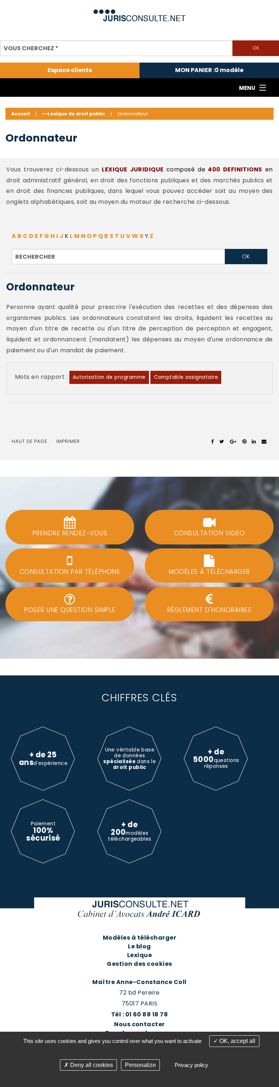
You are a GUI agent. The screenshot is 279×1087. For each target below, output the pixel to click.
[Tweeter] (222, 441)
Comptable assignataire (186, 377)
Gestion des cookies (139, 964)
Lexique (139, 955)
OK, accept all (236, 1041)
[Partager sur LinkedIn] (253, 441)
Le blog (139, 946)
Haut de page (29, 441)
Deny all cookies (91, 1065)
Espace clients (70, 70)
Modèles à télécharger (139, 937)
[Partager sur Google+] (233, 441)
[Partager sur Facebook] (213, 441)
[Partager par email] (264, 441)
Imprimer (68, 441)
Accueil (20, 114)
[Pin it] (244, 441)
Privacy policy (191, 1065)
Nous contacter (139, 1024)
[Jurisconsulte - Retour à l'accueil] (139, 12)
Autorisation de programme (109, 377)
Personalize (140, 1065)
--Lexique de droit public (73, 114)
